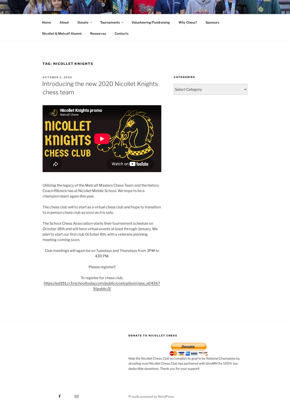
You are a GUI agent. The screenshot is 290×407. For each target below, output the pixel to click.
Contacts (121, 33)
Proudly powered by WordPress (151, 396)
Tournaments (110, 22)
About (64, 22)
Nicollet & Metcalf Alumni (62, 33)
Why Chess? (188, 22)
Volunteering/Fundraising (151, 22)
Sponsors (212, 22)
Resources (98, 33)
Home (46, 22)
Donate (82, 22)
